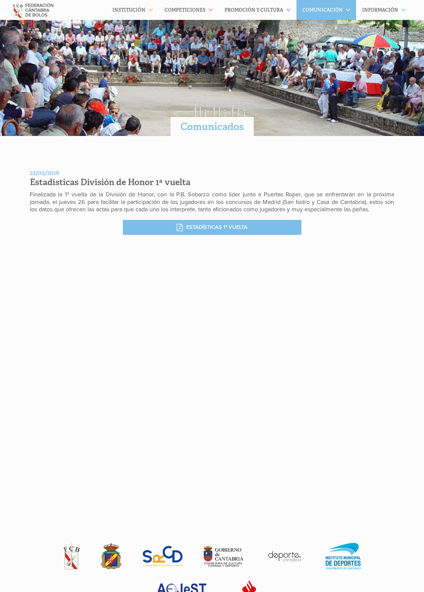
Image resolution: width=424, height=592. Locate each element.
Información (380, 10)
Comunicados (212, 126)
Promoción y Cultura (254, 10)
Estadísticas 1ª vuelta (216, 227)
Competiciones (185, 10)
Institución (128, 10)
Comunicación (322, 10)
